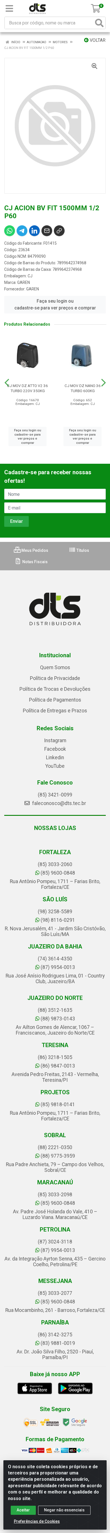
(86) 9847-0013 (58, 1066)
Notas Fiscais (34, 561)
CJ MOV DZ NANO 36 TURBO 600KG (83, 388)
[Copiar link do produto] (59, 230)
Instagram (55, 740)
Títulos (82, 550)
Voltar (97, 40)
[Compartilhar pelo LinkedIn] (34, 230)
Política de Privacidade (55, 678)
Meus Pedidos (34, 550)
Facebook (55, 749)
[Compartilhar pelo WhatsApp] (9, 230)
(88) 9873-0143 (58, 1019)
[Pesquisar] (99, 23)
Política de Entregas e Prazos (55, 711)
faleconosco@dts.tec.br (58, 803)
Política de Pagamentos (55, 700)
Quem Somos (55, 667)
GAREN (23, 282)
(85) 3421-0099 (55, 795)
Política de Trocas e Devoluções (55, 689)
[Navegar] (7, 382)
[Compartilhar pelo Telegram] (22, 230)
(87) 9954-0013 (58, 967)
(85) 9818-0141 (58, 1104)
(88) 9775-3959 (58, 1156)
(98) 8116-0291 (58, 920)
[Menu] (9, 8)
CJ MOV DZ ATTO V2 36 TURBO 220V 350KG (27, 388)
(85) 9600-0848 (58, 873)
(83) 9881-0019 (58, 1343)
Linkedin (55, 757)
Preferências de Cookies (37, 1521)
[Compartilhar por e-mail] (46, 230)
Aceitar (23, 1510)
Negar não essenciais (64, 1510)
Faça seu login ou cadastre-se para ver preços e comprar (55, 304)
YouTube (55, 766)
